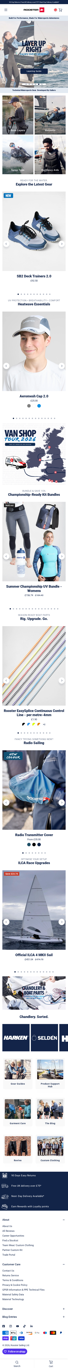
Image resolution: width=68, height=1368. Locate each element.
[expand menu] (6, 10)
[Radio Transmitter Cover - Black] (34, 844)
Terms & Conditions (12, 1280)
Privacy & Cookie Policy (14, 1285)
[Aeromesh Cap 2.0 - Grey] (29, 406)
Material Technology (13, 1299)
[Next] (62, 244)
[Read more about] (34, 454)
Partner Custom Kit (12, 1250)
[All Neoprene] (50, 115)
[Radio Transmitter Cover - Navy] (39, 844)
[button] (60, 9)
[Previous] (6, 244)
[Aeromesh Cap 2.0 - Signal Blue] (39, 406)
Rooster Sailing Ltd (20, 1345)
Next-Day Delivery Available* (49, 2)
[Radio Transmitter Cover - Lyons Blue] (29, 844)
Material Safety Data (13, 1294)
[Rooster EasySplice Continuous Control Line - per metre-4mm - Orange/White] (39, 724)
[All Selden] (44, 1037)
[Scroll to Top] (62, 1351)
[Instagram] (10, 1326)
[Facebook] (3, 1326)
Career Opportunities (13, 1235)
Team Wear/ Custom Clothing (18, 1245)
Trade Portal (8, 1254)
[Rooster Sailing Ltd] (34, 10)
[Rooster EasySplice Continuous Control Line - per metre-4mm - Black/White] (24, 724)
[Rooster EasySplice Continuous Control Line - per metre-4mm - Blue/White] (29, 724)
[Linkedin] (31, 1326)
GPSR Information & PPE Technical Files (23, 1289)
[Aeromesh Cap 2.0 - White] (34, 406)
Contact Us (8, 1270)
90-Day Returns (14, 2)
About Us (7, 1226)
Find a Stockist (10, 1240)
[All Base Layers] (17, 115)
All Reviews (8, 1231)
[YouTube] (17, 1326)
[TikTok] (24, 1326)
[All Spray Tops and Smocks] (17, 154)
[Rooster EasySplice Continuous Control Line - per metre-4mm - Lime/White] (34, 724)
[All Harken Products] (16, 1037)
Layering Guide (34, 71)
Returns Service (10, 1275)
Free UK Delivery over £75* (30, 2)
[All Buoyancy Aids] (50, 154)
